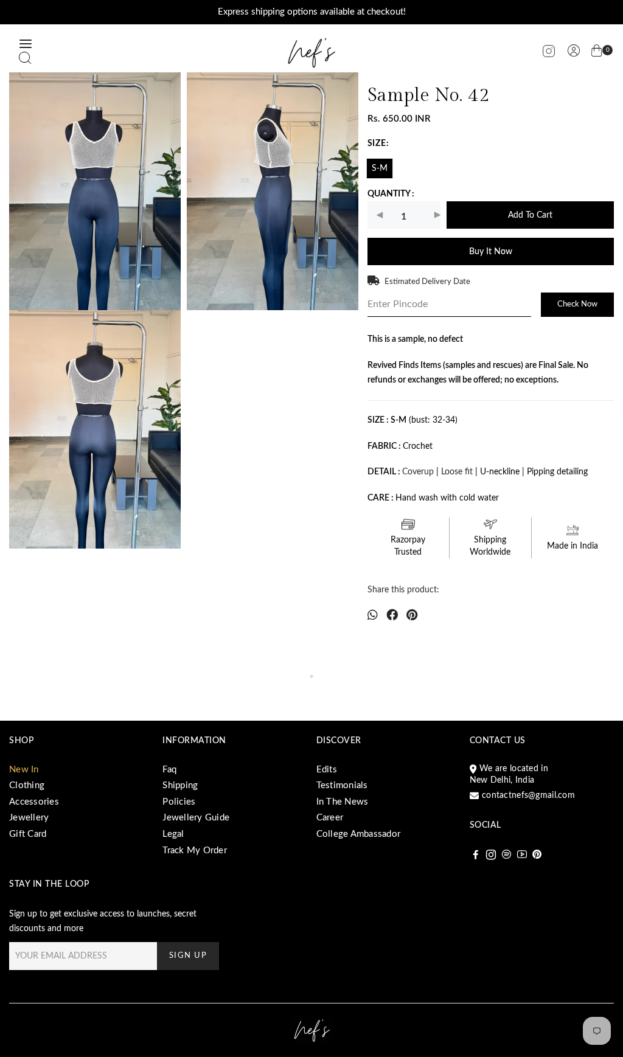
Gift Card (27, 834)
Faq (169, 769)
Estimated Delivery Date (427, 282)
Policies (178, 801)
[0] (596, 52)
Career (330, 817)
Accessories (34, 801)
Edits (326, 769)
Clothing (26, 785)
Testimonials (342, 785)
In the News (342, 801)
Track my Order (194, 850)
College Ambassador (358, 834)
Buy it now (490, 252)
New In (24, 769)
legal (173, 834)
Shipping (180, 785)
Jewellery (29, 817)
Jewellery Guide (195, 817)
